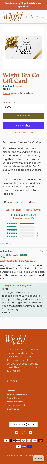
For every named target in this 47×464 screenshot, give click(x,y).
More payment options (23, 132)
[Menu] (42, 16)
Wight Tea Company (18, 455)
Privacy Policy (13, 398)
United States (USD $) (22, 424)
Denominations (9, 102)
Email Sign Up (13, 408)
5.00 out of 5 (30, 215)
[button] (12, 223)
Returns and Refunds (17, 394)
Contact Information (17, 405)
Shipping (6, 93)
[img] (6, 251)
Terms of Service (15, 401)
